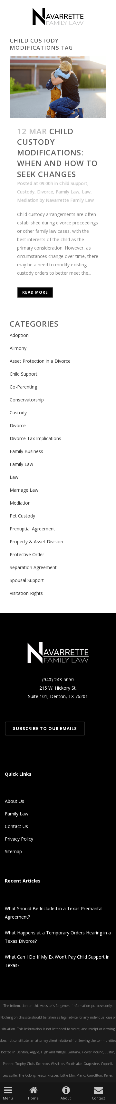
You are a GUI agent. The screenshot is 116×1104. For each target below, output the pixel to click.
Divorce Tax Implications (35, 438)
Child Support (73, 183)
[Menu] (8, 1090)
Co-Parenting (23, 387)
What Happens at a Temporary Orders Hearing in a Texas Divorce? (58, 937)
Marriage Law (24, 490)
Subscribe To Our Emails (45, 728)
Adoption (19, 335)
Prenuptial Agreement (32, 529)
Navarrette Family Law (70, 200)
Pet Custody (22, 516)
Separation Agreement (33, 567)
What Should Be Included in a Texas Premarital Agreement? (53, 912)
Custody (25, 192)
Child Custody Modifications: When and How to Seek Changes (57, 152)
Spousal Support (27, 580)
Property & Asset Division (36, 541)
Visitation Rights (26, 593)
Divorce (45, 192)
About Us (14, 801)
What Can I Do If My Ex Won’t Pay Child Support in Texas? (57, 961)
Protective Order (27, 554)
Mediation (27, 200)
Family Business (26, 451)
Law (86, 192)
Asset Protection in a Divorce (40, 361)
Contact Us (16, 826)
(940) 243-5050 (58, 679)
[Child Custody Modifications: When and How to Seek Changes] (58, 87)
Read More (35, 292)
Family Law (67, 192)
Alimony (18, 348)
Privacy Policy (19, 839)
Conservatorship (27, 400)
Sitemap (13, 851)
